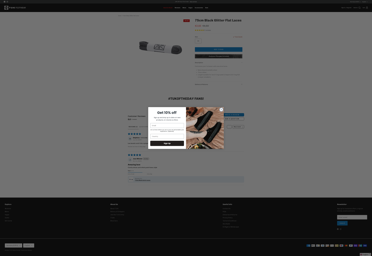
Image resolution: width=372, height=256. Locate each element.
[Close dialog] (221, 109)
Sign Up (167, 143)
